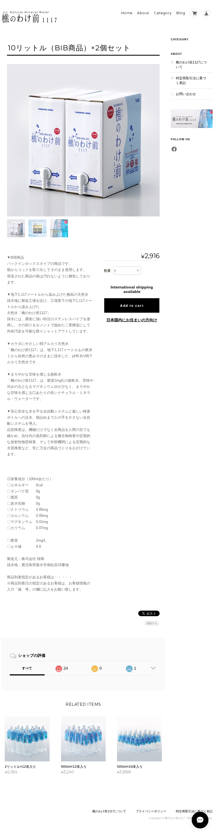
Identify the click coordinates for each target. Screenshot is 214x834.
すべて (27, 668)
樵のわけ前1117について (191, 64)
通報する (151, 623)
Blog (180, 13)
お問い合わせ (186, 94)
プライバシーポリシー (151, 811)
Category (163, 13)
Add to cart (132, 305)
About (143, 13)
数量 (107, 271)
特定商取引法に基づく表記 (191, 80)
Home (127, 13)
